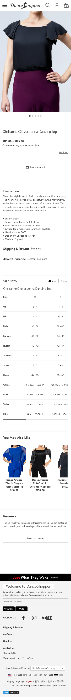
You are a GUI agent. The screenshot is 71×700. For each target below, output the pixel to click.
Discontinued (37, 167)
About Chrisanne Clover (19, 259)
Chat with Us (9, 653)
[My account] (57, 5)
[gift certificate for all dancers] (35, 577)
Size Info (10, 281)
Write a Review (35, 538)
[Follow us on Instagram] (34, 618)
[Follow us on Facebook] (23, 618)
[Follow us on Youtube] (47, 618)
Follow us (9, 617)
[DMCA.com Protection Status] (11, 691)
